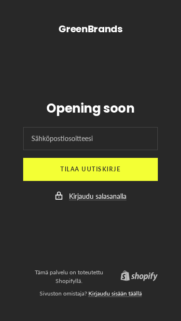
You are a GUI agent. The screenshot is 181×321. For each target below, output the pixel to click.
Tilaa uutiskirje (90, 169)
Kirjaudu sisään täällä (115, 293)
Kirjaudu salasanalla (97, 196)
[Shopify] (136, 276)
